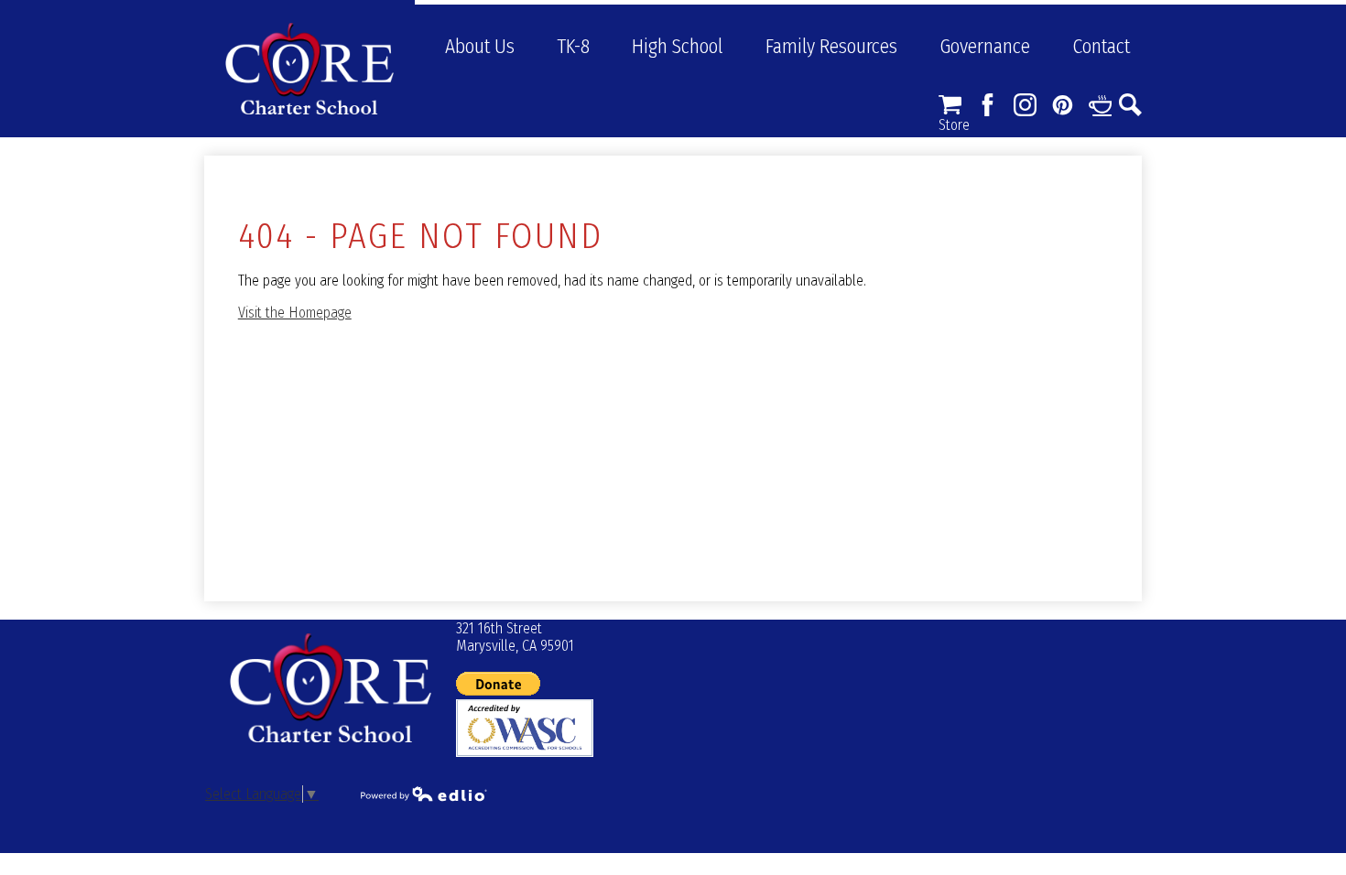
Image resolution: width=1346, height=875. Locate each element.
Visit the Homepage (295, 312)
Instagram (1025, 104)
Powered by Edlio (424, 793)
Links (1100, 104)
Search (1130, 104)
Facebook (987, 104)
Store (950, 104)
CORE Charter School (309, 68)
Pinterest (1062, 104)
